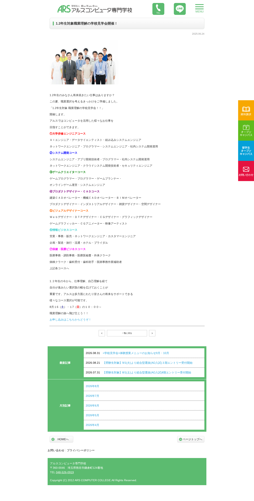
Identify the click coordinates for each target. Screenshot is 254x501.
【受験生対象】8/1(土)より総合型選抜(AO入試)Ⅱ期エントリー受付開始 (138, 372)
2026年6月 (92, 405)
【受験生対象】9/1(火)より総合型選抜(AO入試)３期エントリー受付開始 (139, 362)
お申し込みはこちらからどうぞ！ (70, 319)
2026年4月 (92, 425)
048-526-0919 (65, 472)
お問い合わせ (56, 450)
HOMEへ (63, 439)
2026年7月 (92, 395)
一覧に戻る (127, 333)
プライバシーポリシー (81, 450)
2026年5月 (92, 415)
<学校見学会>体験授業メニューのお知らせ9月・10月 (127, 353)
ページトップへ (192, 439)
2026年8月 (92, 386)
